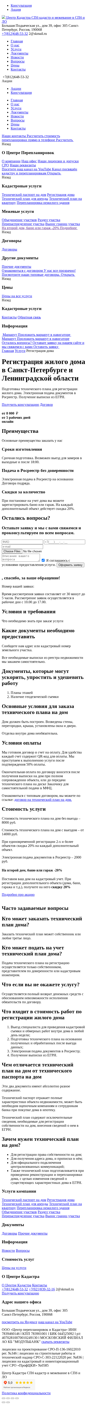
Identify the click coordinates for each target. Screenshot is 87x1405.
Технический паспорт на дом (24, 195)
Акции (16, 88)
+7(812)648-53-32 (15, 34)
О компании (11, 161)
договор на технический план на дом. (43, 800)
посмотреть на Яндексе (19, 1322)
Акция (16, 9)
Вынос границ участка (62, 224)
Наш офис (29, 161)
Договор (46, 404)
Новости (17, 57)
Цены (15, 65)
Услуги (16, 49)
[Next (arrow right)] (8, 1402)
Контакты (18, 69)
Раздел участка (49, 220)
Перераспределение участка (23, 224)
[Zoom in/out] (17, 1398)
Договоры (9, 249)
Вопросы (18, 61)
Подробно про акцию (18, 894)
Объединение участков (19, 220)
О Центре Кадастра (16, 1285)
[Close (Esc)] (3, 1398)
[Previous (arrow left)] (3, 1402)
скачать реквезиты (55, 1342)
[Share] (8, 1398)
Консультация (21, 5)
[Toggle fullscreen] (12, 1398)
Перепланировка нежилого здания (43, 203)
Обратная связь (29, 317)
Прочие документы (16, 266)
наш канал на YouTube (55, 1322)
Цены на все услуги (17, 296)
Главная (17, 41)
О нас (15, 45)
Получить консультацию (20, 404)
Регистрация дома (61, 195)
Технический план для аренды (25, 199)
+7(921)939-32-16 (42, 1289)
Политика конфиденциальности (26, 1393)
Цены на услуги (14, 1268)
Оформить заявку (70, 565)
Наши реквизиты (23, 165)
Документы (19, 53)
